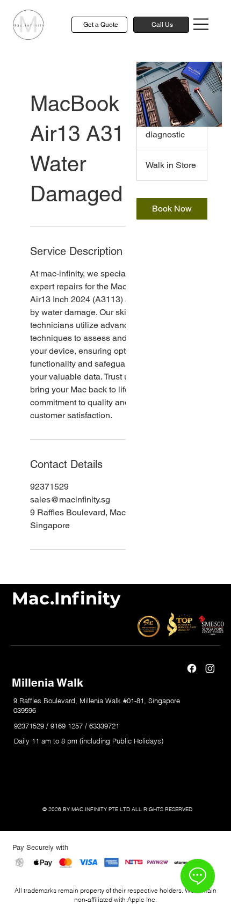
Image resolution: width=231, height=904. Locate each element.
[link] (171, 209)
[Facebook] (192, 668)
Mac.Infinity (66, 598)
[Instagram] (210, 668)
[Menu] (201, 24)
